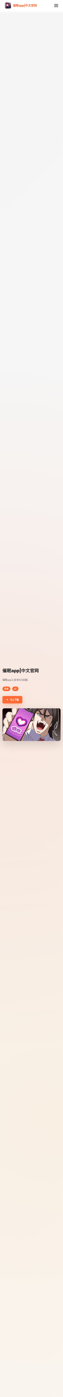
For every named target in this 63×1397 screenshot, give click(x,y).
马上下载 (14, 699)
